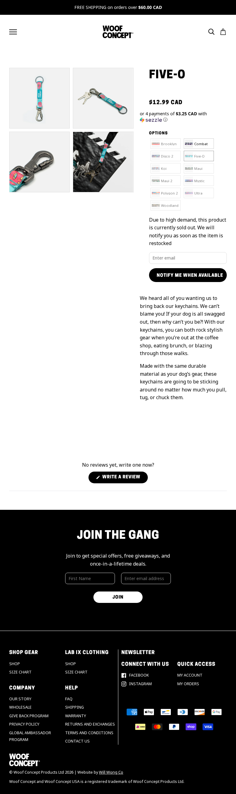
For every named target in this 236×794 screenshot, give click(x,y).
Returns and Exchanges (90, 724)
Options (158, 133)
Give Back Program (29, 715)
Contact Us (77, 741)
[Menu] (13, 32)
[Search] (211, 32)
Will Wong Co (111, 772)
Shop (14, 663)
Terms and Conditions (89, 732)
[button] (183, 117)
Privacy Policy (24, 724)
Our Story (20, 699)
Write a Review (124, 479)
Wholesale (20, 707)
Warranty (75, 715)
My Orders (188, 683)
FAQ (69, 699)
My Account (190, 675)
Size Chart (20, 672)
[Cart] (223, 31)
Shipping (74, 707)
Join (118, 597)
